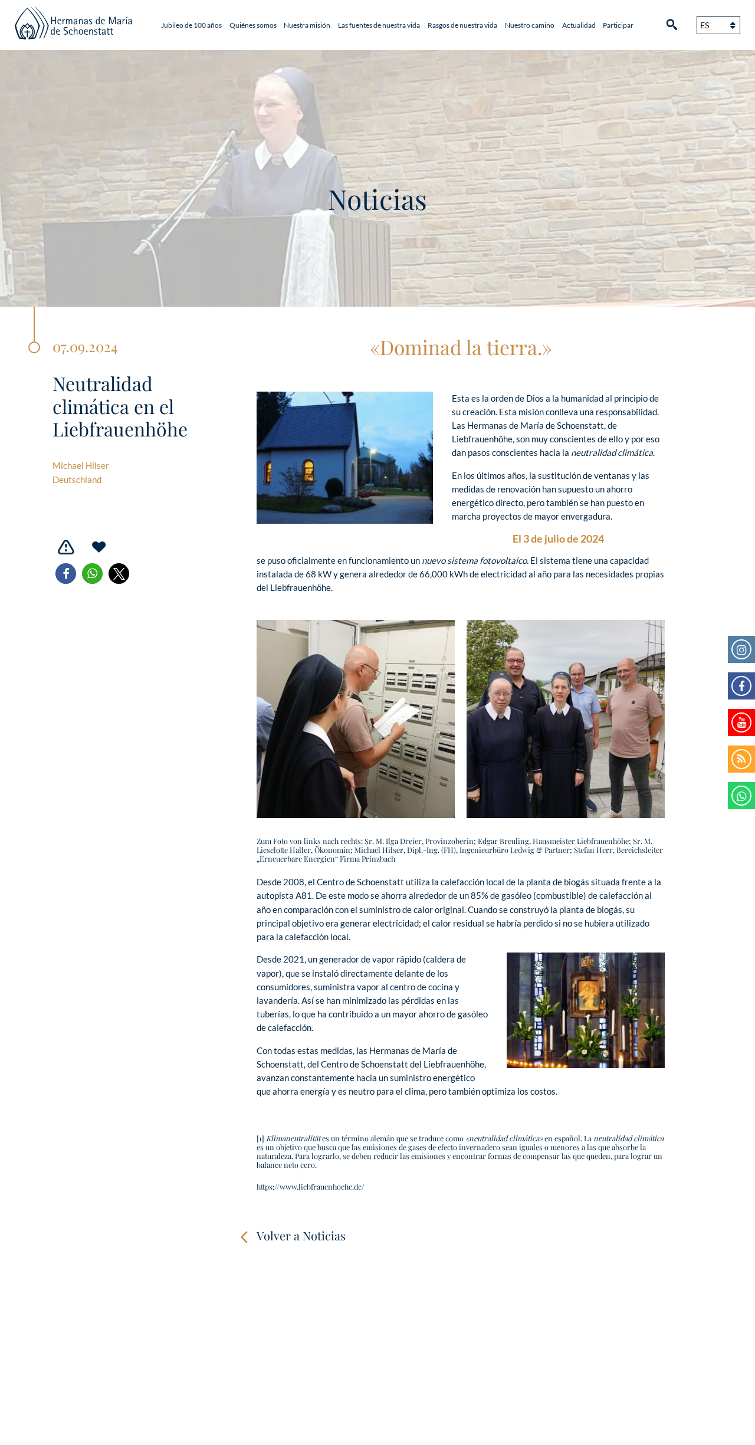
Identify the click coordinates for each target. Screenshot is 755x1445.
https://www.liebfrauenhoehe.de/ (311, 1186)
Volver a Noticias (301, 1235)
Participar (618, 25)
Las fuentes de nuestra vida (379, 25)
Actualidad (579, 25)
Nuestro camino (529, 25)
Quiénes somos (253, 25)
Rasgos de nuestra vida (462, 25)
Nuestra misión (307, 25)
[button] (65, 573)
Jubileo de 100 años (191, 25)
